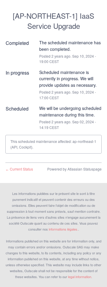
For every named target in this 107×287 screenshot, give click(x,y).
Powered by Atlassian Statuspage (74, 168)
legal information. (80, 276)
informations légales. (63, 229)
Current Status (19, 168)
